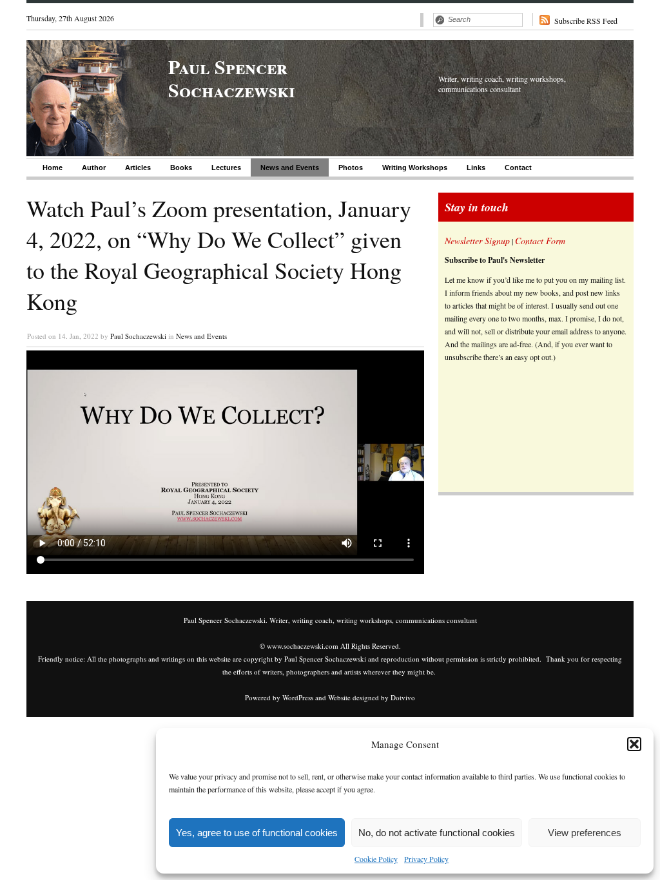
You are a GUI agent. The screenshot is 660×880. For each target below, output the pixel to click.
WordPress (297, 697)
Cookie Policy (376, 859)
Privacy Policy (426, 859)
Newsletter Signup (477, 240)
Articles (138, 167)
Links (476, 167)
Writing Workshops (414, 167)
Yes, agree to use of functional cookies (257, 832)
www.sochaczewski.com (302, 646)
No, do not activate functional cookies (436, 832)
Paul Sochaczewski (138, 336)
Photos (350, 167)
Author (94, 167)
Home (53, 167)
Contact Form (540, 240)
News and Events (289, 167)
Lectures (226, 167)
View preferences (584, 832)
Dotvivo (403, 697)
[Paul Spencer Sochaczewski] (79, 153)
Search (439, 20)
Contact (518, 167)
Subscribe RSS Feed (585, 20)
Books (181, 167)
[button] (634, 744)
